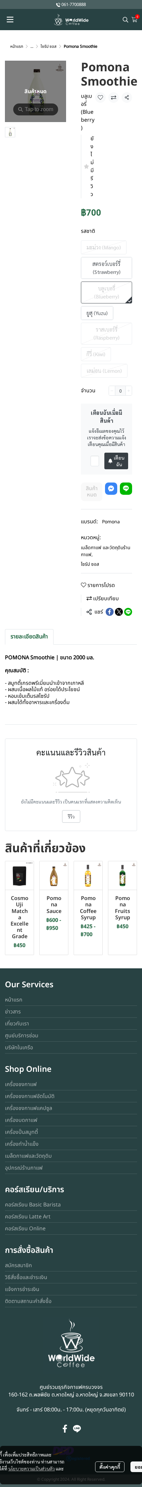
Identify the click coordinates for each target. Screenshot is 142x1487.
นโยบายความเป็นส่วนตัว (31, 1468)
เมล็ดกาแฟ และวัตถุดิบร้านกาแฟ (105, 551)
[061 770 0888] (58, 4)
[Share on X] (119, 612)
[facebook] (65, 1428)
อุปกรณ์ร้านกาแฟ (24, 1168)
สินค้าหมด (92, 492)
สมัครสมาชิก (18, 1265)
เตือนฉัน (119, 461)
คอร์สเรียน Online (25, 1229)
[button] (125, 19)
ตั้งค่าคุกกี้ (109, 1467)
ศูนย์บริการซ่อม (21, 1036)
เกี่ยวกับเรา (17, 1024)
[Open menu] (10, 19)
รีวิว (71, 816)
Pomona (111, 521)
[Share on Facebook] (110, 612)
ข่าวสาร (13, 1012)
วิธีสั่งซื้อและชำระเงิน (26, 1277)
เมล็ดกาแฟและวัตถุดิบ (28, 1156)
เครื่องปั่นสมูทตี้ (21, 1132)
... (31, 46)
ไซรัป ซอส (48, 46)
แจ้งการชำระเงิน (22, 1289)
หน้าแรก (16, 46)
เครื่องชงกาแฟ (21, 1084)
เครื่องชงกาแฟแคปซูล (28, 1108)
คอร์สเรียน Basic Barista (33, 1205)
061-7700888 (73, 4)
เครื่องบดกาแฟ (21, 1120)
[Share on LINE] (128, 612)
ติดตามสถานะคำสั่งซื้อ (28, 1301)
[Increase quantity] (129, 390)
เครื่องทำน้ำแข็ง (22, 1144)
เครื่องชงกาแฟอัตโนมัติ (29, 1096)
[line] (77, 1428)
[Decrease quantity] (112, 390)
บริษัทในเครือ (19, 1048)
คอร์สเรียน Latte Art (28, 1217)
